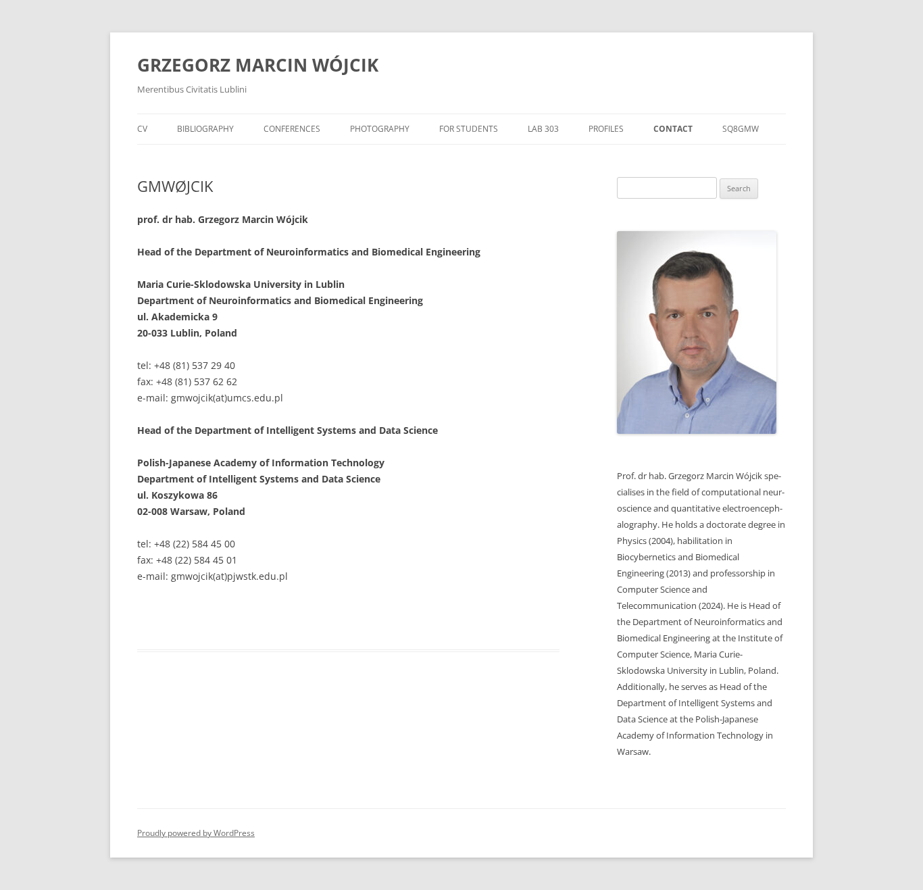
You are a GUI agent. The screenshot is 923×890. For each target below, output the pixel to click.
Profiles (606, 128)
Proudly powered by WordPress (196, 833)
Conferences (292, 128)
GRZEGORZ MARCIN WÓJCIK (257, 65)
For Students (468, 128)
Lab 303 (543, 128)
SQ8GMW (740, 128)
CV (142, 128)
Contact (673, 128)
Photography (379, 128)
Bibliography (205, 128)
